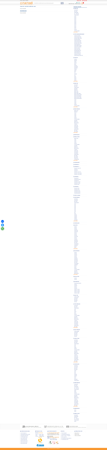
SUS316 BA (76, 236)
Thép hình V (76, 170)
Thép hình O (76, 186)
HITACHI (75, 59)
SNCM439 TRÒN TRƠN (78, 43)
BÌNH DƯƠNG (76, 148)
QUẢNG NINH (76, 154)
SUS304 (75, 253)
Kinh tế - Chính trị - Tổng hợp (65, 435)
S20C (75, 310)
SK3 (75, 212)
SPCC (75, 71)
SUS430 (75, 237)
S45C (75, 206)
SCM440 (75, 374)
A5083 (75, 21)
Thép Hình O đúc (76, 188)
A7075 (75, 28)
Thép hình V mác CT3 (77, 168)
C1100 (75, 99)
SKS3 (75, 76)
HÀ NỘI (75, 29)
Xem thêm (76, 81)
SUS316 (75, 234)
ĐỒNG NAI (76, 121)
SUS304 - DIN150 (77, 291)
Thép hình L (76, 169)
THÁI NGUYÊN (76, 159)
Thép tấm (76, 57)
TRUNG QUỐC (76, 87)
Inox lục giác (76, 276)
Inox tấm (75, 225)
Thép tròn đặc (77, 197)
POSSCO (75, 65)
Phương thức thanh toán (24, 435)
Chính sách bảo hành (24, 442)
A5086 (75, 22)
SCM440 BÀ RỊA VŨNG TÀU (78, 55)
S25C (75, 208)
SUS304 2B (76, 230)
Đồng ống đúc (77, 134)
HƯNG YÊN (76, 125)
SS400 (75, 70)
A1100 (75, 16)
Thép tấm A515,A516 (77, 179)
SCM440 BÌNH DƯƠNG (77, 45)
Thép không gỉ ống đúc (77, 283)
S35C (75, 207)
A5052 (75, 390)
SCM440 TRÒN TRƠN (77, 40)
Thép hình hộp (76, 162)
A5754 (75, 24)
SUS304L (75, 229)
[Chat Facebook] (2, 225)
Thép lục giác (76, 338)
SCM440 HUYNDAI (77, 35)
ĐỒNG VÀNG (76, 92)
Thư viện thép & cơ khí (64, 439)
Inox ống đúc (76, 281)
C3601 (75, 114)
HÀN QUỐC (76, 66)
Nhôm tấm (31, 6)
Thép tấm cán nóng (77, 183)
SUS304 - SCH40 (77, 290)
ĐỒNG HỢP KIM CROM (77, 94)
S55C (75, 205)
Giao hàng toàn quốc (24, 438)
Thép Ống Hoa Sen (77, 190)
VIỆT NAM (75, 88)
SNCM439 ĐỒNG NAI (77, 50)
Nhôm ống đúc (77, 408)
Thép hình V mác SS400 (78, 173)
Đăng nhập (84, 0)
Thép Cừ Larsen (77, 195)
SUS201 (75, 226)
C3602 (75, 102)
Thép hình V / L (76, 166)
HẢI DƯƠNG (76, 126)
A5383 (75, 23)
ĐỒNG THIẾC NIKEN (77, 93)
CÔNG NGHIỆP (76, 331)
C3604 (75, 103)
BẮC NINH (75, 130)
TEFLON (75, 301)
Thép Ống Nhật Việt (77, 193)
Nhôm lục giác (77, 413)
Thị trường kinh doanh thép (65, 434)
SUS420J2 (76, 258)
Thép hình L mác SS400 (78, 174)
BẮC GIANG (76, 131)
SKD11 (75, 77)
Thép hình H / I (76, 164)
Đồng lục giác (77, 136)
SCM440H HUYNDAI (77, 54)
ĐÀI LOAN (75, 11)
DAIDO (75, 61)
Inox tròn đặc (77, 250)
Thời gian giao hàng (24, 439)
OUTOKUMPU (76, 263)
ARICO (75, 247)
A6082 (75, 27)
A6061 (75, 391)
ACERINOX (76, 245)
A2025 (35, 6)
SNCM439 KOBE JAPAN (78, 38)
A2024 (75, 17)
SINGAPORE (76, 12)
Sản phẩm (26, 6)
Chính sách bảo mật (24, 443)
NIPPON (75, 60)
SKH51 (75, 80)
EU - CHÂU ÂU (76, 13)
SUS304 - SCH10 (77, 289)
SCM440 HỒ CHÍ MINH (77, 46)
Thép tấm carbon (76, 184)
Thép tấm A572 (76, 180)
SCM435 (75, 216)
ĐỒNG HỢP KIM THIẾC (77, 97)
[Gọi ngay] (2, 228)
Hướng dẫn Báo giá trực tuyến (25, 434)
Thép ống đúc (76, 364)
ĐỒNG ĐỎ (75, 89)
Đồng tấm (76, 83)
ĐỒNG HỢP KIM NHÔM (77, 98)
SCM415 (75, 218)
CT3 (75, 72)
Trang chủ (22, 6)
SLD (75, 75)
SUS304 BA (76, 231)
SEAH (75, 64)
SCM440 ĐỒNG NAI (77, 44)
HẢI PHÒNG (76, 127)
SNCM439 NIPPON (77, 39)
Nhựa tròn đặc (77, 329)
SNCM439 (75, 379)
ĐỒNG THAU (76, 110)
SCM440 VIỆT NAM (77, 49)
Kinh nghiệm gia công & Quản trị (66, 438)
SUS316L (75, 235)
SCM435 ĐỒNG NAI (77, 51)
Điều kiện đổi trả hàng (24, 440)
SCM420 (75, 217)
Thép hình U (76, 176)
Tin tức (63, 431)
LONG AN (75, 124)
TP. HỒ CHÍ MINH (77, 105)
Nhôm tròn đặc (77, 382)
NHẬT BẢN (76, 67)
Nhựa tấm (76, 295)
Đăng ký (78, 0)
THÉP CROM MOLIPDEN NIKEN (79, 34)
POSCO (75, 246)
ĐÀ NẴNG (75, 120)
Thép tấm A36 (76, 178)
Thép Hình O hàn (76, 189)
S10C (75, 211)
